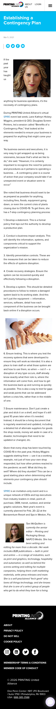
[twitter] (25, 652)
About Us (28, 5)
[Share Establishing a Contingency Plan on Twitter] (13, 46)
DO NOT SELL (11, 636)
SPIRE (7, 117)
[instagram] (7, 652)
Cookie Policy (13, 641)
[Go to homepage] (28, 616)
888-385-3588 (21, 697)
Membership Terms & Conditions (25, 663)
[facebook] (35, 652)
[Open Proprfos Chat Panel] (50, 702)
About (8, 625)
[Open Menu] (50, 5)
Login (38, 4)
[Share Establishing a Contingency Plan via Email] (23, 46)
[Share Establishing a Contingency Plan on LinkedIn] (8, 46)
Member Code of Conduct (21, 668)
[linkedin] (16, 652)
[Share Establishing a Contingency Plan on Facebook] (18, 46)
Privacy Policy (13, 630)
